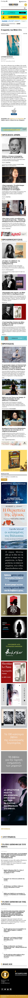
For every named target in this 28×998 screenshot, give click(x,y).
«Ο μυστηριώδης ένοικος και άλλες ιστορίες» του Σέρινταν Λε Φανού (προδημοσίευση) (13, 323)
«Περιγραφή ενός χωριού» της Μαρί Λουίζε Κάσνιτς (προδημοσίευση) (13, 293)
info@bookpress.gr (5, 983)
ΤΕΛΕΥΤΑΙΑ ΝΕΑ (4, 851)
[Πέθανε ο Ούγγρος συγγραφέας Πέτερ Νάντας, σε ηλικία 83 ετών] (14, 146)
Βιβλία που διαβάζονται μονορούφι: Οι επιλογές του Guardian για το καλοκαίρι (15, 894)
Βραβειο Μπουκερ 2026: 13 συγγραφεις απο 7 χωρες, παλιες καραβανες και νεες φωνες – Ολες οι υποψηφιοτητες (14, 856)
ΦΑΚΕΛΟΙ (7, 964)
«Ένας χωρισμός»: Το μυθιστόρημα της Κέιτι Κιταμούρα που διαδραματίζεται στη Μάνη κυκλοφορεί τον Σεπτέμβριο (13, 187)
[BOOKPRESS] (14, 4)
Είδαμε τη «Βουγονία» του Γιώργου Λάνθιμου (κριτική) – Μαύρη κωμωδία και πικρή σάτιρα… (15, 947)
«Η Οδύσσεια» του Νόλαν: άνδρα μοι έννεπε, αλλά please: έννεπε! (13, 886)
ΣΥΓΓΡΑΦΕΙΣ (9, 837)
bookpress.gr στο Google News (17, 118)
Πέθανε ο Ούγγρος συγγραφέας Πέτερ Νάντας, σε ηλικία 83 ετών (12, 156)
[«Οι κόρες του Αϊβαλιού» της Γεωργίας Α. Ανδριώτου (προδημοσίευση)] (14, 251)
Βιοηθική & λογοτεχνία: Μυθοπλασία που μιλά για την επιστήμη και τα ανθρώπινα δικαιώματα (13, 429)
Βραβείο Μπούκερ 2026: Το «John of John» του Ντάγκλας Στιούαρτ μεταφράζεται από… (14, 871)
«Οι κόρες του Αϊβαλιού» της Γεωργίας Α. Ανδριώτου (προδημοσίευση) (11, 262)
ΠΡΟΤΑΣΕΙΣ (6, 932)
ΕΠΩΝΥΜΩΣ (6, 881)
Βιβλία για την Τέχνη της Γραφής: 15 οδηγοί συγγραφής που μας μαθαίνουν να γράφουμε (13, 398)
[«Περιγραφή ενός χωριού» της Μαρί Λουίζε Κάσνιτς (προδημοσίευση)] (14, 282)
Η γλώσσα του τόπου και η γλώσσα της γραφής (14, 879)
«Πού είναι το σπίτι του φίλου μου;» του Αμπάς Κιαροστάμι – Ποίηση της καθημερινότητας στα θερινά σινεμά (13, 220)
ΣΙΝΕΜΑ (5, 941)
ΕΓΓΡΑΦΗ (4, 479)
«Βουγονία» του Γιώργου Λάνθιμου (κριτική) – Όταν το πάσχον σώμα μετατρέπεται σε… (13, 938)
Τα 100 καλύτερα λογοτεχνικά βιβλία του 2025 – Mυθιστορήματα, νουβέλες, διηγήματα (15, 930)
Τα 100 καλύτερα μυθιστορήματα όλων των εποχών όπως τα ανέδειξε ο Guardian (14, 956)
